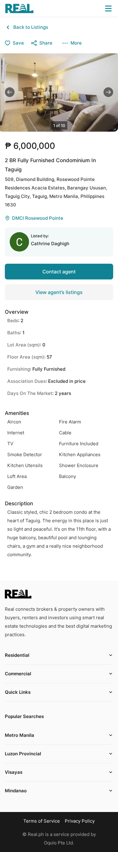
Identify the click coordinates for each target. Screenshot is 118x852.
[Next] (108, 92)
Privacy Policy (80, 821)
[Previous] (10, 92)
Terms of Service (41, 821)
